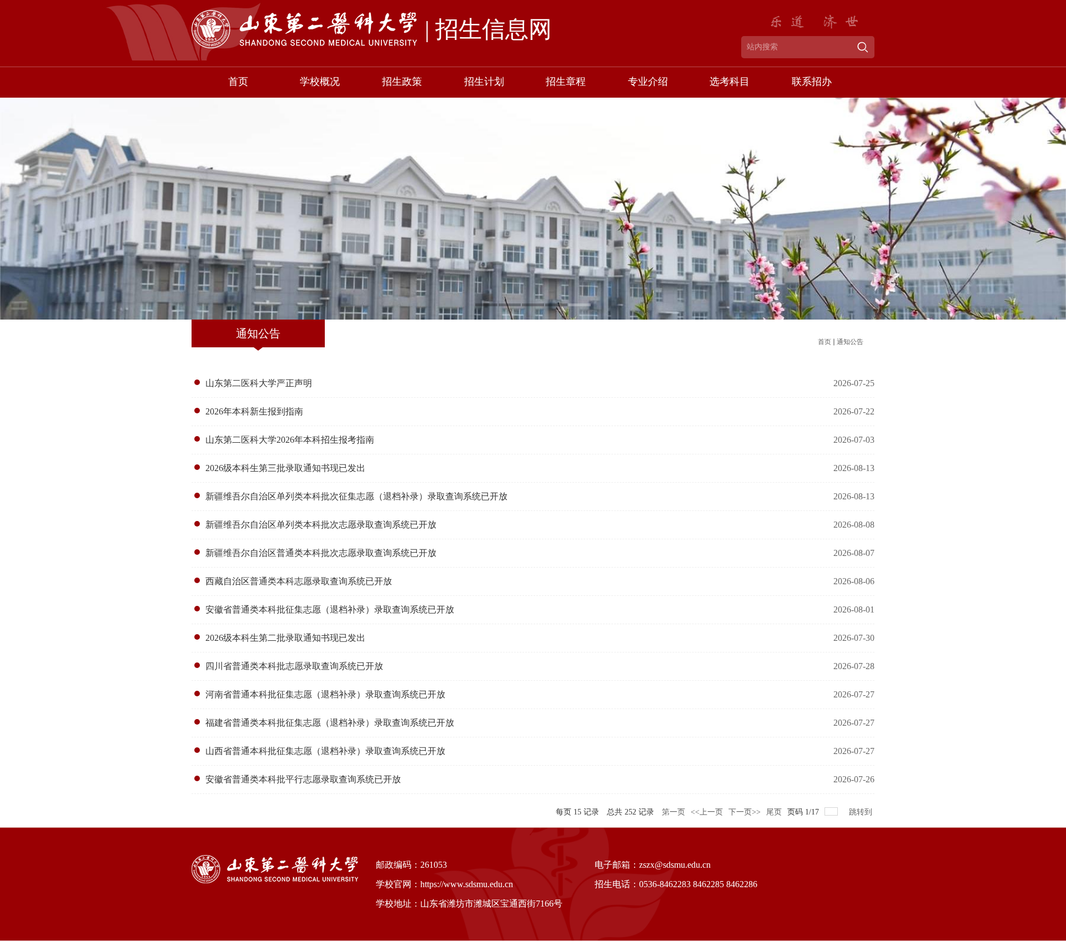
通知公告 (850, 342)
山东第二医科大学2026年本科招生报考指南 (289, 439)
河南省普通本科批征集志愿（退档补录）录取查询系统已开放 (325, 694)
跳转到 (861, 812)
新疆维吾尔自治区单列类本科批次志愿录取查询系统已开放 (320, 524)
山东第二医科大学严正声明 (258, 383)
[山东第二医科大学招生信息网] (343, 34)
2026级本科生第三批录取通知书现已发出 (285, 468)
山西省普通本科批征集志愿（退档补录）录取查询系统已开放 (325, 751)
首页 (824, 342)
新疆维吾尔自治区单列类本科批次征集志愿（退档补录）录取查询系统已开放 (356, 496)
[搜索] (862, 47)
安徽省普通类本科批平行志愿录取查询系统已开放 (303, 779)
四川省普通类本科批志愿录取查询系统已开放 (294, 666)
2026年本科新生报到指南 (254, 411)
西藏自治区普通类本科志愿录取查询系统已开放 (298, 581)
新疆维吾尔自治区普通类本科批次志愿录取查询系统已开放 (320, 553)
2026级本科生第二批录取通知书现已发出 (285, 637)
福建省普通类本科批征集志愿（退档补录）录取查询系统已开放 (329, 722)
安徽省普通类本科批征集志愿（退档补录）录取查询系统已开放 (329, 609)
